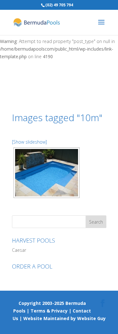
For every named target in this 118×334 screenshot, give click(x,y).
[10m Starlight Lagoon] (46, 172)
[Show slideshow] (29, 142)
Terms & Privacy (49, 311)
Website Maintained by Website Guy (64, 318)
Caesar (19, 250)
